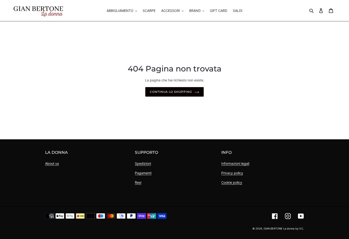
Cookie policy (231, 182)
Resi (138, 182)
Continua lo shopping (171, 92)
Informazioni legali (235, 163)
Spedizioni (143, 163)
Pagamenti (143, 173)
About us (52, 163)
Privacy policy (232, 173)
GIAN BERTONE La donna (279, 228)
